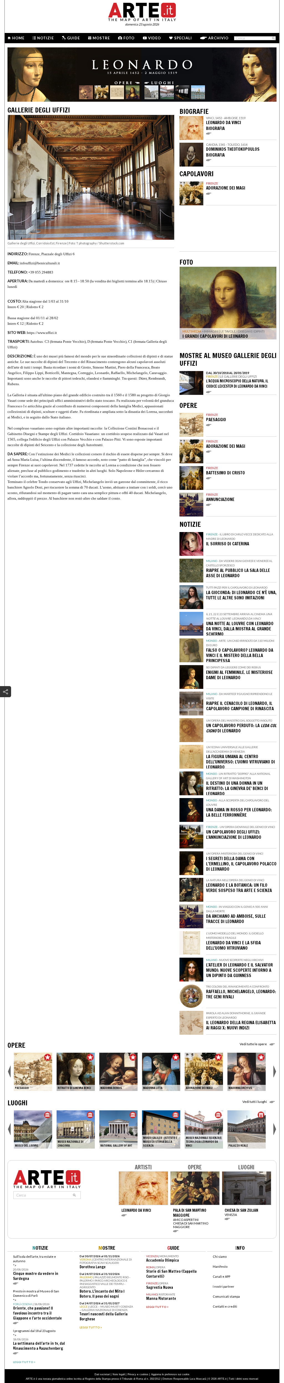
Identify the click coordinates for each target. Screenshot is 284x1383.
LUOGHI (17, 1103)
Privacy (132, 1374)
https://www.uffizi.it (42, 333)
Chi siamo (220, 1256)
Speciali (183, 38)
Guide (73, 38)
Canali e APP (221, 1276)
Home (18, 38)
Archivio (218, 38)
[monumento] (246, 1129)
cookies (144, 1374)
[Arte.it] (142, 11)
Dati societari (102, 1374)
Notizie (45, 38)
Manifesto (220, 1266)
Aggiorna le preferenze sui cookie (170, 1374)
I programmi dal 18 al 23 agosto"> (39, 1340)
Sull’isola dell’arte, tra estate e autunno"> (35, 1268)
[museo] (33, 1129)
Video (154, 38)
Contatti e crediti (225, 1306)
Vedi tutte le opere (253, 1044)
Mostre (101, 38)
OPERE (16, 1045)
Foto (129, 38)
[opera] (33, 1072)
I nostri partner (223, 1286)
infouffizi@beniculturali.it (40, 263)
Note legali (119, 1374)
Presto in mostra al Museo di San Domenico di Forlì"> (37, 1305)
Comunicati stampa (226, 1296)
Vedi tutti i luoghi (254, 1102)
